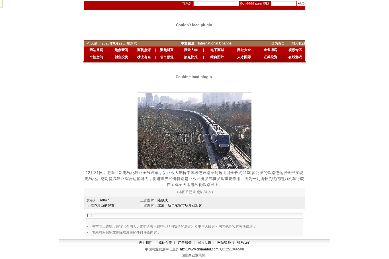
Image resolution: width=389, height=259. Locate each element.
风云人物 (191, 50)
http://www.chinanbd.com (199, 249)
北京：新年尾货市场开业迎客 (179, 205)
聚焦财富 (167, 50)
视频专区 (295, 50)
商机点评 (144, 50)
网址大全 (244, 50)
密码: (267, 4)
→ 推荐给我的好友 (100, 205)
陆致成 (162, 200)
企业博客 (270, 50)
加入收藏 (300, 43)
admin (105, 200)
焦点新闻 (121, 50)
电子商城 (217, 50)
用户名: (187, 4)
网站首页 (96, 50)
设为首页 (279, 43)
